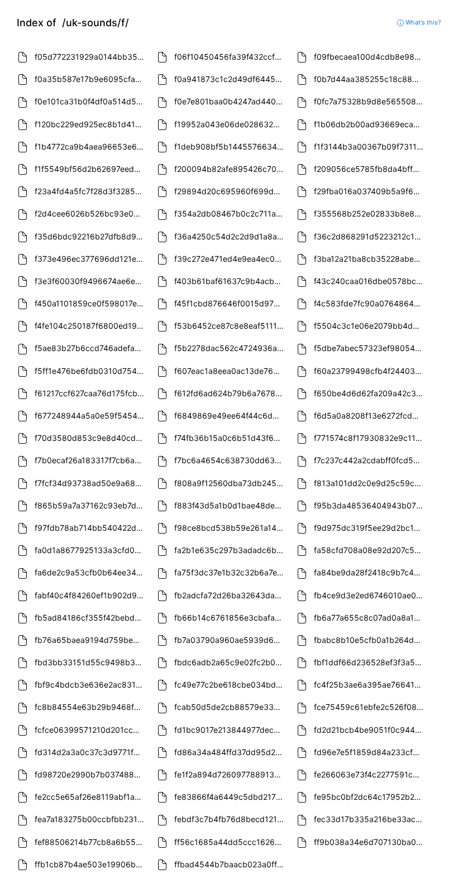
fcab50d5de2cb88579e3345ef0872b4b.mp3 (230, 707)
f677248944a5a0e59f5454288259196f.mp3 (91, 415)
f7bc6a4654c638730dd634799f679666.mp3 (230, 460)
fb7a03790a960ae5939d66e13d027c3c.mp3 (230, 640)
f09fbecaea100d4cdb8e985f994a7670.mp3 (370, 56)
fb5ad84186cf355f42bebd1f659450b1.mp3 (91, 617)
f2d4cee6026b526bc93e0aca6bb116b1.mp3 (91, 213)
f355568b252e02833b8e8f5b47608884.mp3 (370, 213)
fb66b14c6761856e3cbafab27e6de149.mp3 (230, 617)
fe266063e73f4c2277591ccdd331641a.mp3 (370, 774)
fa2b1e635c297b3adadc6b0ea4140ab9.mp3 (230, 550)
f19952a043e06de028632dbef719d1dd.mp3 (230, 124)
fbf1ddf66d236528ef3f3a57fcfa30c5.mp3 (370, 662)
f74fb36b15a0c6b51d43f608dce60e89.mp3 (230, 438)
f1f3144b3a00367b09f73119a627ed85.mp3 (370, 146)
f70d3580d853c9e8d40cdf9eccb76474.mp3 (91, 438)
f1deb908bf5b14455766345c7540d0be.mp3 (230, 146)
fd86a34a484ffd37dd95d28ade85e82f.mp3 (230, 752)
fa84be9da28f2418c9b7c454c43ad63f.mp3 (370, 572)
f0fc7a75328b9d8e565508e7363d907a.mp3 (370, 101)
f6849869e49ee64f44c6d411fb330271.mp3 (230, 415)
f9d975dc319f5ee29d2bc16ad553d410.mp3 (370, 527)
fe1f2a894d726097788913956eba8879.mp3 (230, 774)
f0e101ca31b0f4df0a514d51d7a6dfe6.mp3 (91, 101)
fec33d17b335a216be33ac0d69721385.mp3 (370, 819)
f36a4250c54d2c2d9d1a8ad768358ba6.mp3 (230, 236)
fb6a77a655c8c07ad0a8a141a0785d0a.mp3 (370, 617)
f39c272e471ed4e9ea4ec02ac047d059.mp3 (230, 258)
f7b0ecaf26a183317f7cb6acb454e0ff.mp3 (91, 460)
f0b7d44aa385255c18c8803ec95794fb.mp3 (370, 79)
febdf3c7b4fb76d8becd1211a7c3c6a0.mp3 (230, 819)
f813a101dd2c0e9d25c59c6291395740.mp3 (370, 483)
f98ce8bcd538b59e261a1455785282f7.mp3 (230, 527)
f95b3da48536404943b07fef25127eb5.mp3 (370, 505)
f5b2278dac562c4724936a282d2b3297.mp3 (230, 348)
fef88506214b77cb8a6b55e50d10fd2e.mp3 (91, 842)
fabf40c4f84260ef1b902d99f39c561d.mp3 (91, 595)
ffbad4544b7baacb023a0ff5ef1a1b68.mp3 (230, 864)
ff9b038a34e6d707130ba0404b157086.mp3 (370, 842)
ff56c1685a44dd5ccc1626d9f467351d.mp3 (230, 842)
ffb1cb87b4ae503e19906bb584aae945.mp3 (91, 864)
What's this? (422, 22)
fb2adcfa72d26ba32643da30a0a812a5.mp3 (230, 595)
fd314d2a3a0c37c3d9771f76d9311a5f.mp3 (91, 752)
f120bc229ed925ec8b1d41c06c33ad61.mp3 (91, 124)
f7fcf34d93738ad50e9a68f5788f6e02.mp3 (91, 483)
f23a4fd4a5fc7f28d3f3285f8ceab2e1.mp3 (91, 191)
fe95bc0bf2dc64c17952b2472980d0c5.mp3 (370, 796)
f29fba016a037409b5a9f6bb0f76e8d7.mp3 (370, 191)
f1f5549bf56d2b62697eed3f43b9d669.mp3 (91, 169)
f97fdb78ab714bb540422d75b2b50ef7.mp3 (91, 527)
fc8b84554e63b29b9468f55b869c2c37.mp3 (91, 707)
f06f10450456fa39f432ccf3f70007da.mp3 (230, 56)
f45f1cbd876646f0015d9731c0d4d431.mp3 (230, 303)
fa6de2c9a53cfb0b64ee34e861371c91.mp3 (91, 572)
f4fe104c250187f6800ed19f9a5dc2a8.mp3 (91, 325)
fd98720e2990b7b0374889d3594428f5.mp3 (91, 774)
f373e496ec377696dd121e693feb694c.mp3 (91, 258)
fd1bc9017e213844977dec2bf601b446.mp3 (230, 729)
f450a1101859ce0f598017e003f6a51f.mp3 (91, 303)
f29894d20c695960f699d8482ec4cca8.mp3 (230, 191)
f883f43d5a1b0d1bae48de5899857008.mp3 (230, 505)
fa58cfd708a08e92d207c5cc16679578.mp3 (370, 550)
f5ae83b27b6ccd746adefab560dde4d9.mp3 (91, 348)
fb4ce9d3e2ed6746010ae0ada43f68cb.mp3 (370, 595)
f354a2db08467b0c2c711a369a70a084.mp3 (230, 213)
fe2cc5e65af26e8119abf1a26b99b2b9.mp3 (91, 796)
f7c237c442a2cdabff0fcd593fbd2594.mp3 (370, 460)
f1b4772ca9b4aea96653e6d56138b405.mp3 (91, 146)
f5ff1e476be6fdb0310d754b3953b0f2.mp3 (91, 371)
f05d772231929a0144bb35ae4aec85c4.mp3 (91, 56)
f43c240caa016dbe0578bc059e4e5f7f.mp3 (370, 281)
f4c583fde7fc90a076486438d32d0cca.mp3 (370, 303)
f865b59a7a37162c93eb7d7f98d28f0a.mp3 (91, 505)
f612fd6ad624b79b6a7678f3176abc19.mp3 (230, 393)
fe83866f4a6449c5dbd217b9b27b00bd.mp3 (230, 796)
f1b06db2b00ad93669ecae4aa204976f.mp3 (370, 124)
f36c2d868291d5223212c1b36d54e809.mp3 (370, 236)
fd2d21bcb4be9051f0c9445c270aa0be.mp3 (370, 729)
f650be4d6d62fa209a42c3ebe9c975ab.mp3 (370, 393)
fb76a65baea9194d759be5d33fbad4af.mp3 (91, 640)
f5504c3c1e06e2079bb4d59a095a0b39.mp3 (370, 325)
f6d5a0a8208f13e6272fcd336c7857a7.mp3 (370, 415)
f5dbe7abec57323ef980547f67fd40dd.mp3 (370, 348)
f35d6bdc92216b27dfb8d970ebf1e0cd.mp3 (91, 236)
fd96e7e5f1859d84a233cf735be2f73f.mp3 (370, 752)
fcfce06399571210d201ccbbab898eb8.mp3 (91, 729)
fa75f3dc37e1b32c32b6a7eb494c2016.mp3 (230, 572)
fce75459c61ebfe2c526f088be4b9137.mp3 (370, 707)
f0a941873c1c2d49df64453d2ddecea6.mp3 (230, 79)
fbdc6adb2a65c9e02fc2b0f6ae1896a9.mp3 (230, 662)
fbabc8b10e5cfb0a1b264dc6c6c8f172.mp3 (370, 640)
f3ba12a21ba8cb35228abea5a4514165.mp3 (370, 258)
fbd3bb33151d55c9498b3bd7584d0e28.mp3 (91, 662)
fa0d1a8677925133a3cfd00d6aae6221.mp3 (91, 550)
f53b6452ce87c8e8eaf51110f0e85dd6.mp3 (230, 325)
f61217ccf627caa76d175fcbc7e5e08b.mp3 (91, 393)
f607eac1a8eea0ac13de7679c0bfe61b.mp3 (230, 371)
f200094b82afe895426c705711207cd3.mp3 (230, 169)
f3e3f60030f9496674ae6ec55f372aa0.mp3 (91, 281)
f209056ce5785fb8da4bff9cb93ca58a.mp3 (370, 169)
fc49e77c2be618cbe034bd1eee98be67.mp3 (230, 684)
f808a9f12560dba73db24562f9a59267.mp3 (230, 483)
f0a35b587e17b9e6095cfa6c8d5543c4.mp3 (91, 79)
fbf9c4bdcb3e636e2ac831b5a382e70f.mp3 (91, 684)
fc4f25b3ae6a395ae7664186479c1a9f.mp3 (370, 684)
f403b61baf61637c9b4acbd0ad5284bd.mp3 (230, 281)
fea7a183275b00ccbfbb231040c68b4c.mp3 (91, 819)
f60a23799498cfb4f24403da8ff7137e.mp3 (370, 371)
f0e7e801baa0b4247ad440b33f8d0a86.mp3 (230, 101)
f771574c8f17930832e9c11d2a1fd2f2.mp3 (370, 438)
